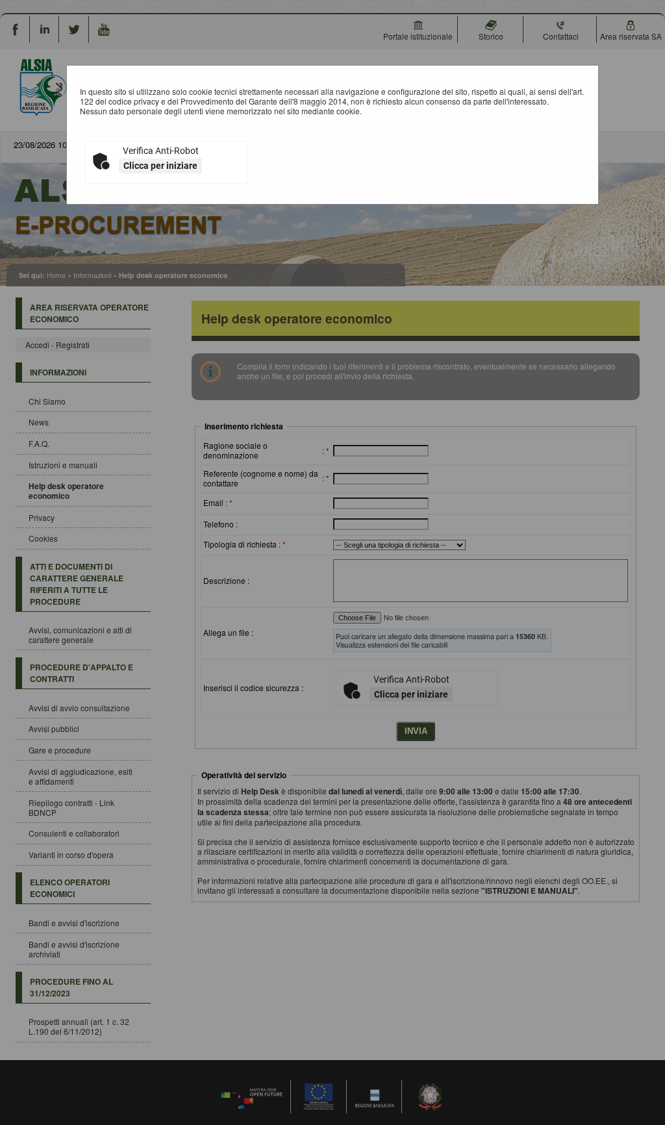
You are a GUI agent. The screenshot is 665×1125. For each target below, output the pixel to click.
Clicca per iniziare (160, 165)
